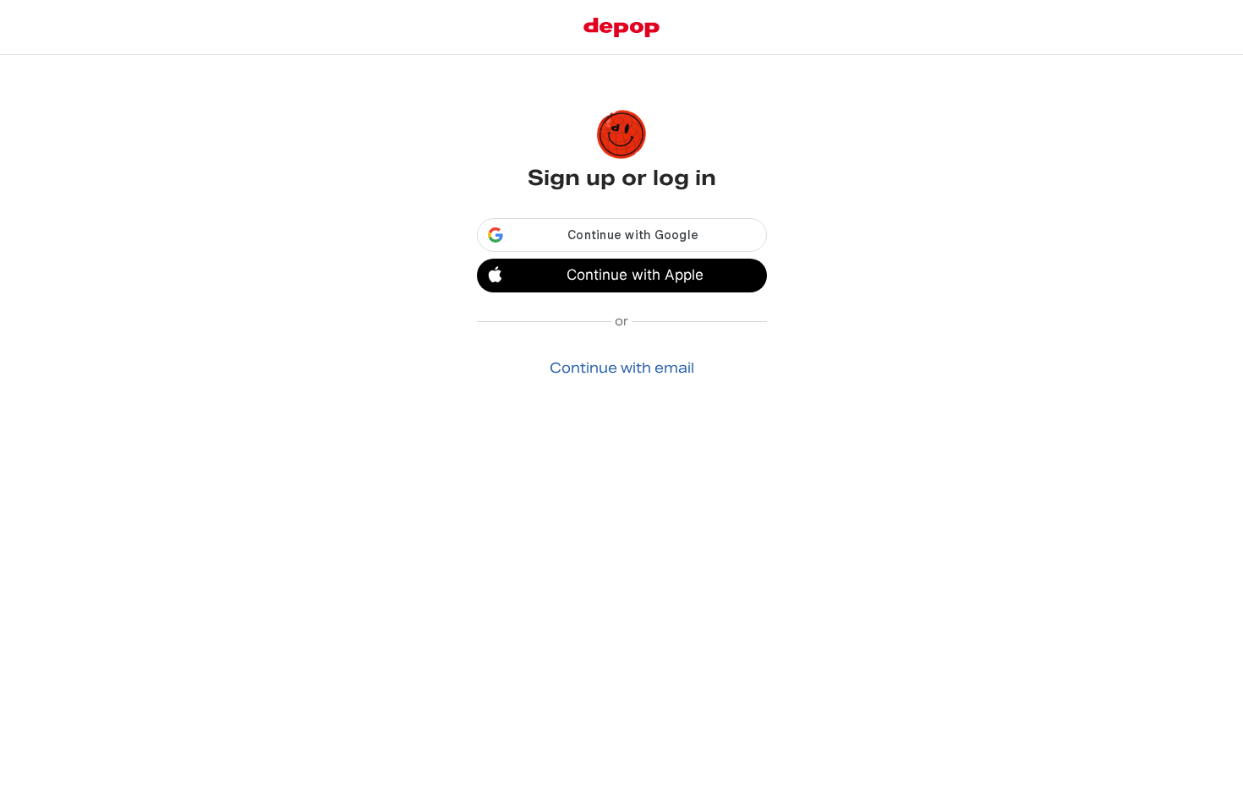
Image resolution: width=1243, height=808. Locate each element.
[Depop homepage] (621, 27)
